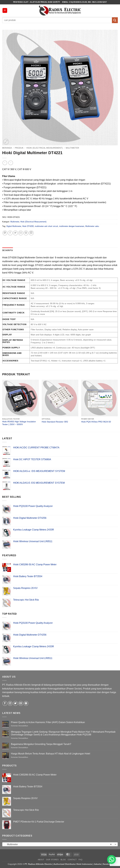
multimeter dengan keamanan (71, 226)
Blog (63, 860)
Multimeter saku (92, 226)
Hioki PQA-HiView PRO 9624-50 (96, 422)
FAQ (80, 860)
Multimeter (72, 148)
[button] (4, 10)
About (41, 860)
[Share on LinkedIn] (31, 233)
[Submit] (115, 20)
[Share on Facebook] (10, 233)
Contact (72, 860)
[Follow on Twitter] (15, 703)
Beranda (7, 148)
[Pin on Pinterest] (26, 233)
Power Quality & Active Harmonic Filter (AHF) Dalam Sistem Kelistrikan (48, 722)
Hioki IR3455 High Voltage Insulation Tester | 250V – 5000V (19, 423)
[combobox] (60, 844)
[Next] (117, 405)
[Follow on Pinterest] (26, 703)
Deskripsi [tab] (7, 250)
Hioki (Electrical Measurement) (44, 148)
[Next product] (4, 163)
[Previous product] (10, 163)
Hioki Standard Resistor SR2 (55, 422)
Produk (19, 148)
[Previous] (2, 405)
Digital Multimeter (13, 226)
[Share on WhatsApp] (4, 233)
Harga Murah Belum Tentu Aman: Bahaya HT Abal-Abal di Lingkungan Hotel (50, 753)
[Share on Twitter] (15, 233)
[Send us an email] (20, 703)
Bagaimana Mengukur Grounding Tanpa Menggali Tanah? (41, 744)
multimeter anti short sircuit (46, 226)
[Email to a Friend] (20, 233)
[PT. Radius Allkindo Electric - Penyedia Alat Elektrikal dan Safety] (60, 11)
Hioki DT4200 (28, 226)
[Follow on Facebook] (4, 703)
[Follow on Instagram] (10, 703)
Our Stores (52, 860)
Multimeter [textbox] (58, 844)
